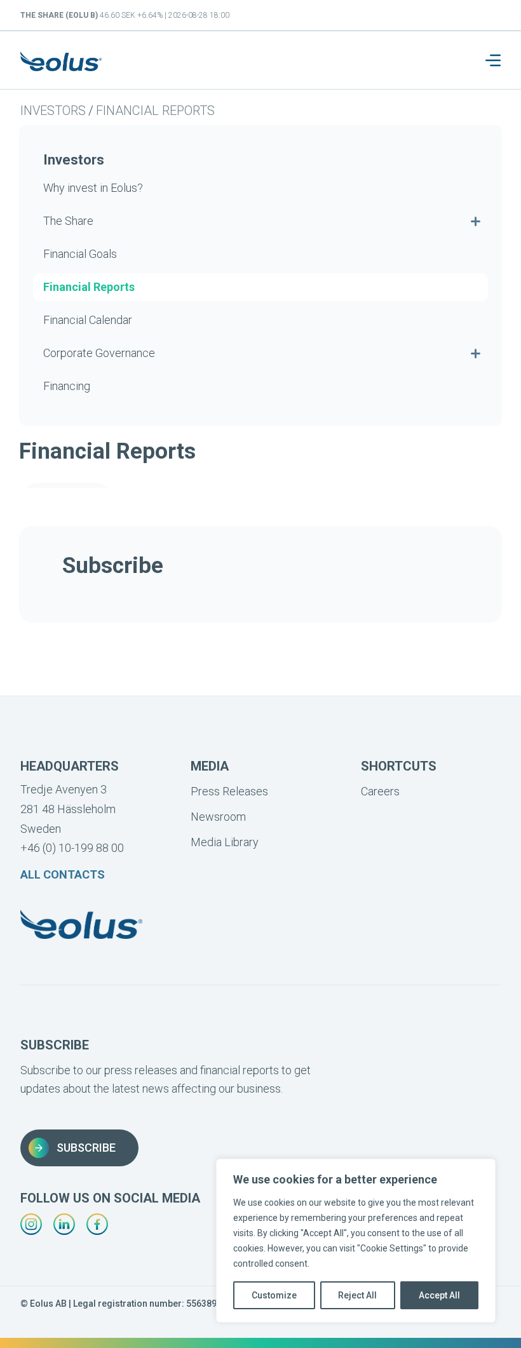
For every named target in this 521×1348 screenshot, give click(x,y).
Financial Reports (155, 110)
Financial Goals (80, 253)
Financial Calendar (87, 320)
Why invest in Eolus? (93, 187)
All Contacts (62, 874)
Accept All (439, 1295)
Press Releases (229, 791)
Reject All (357, 1295)
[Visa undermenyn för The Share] (475, 221)
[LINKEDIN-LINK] (64, 1224)
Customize (274, 1295)
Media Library (225, 842)
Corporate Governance (99, 353)
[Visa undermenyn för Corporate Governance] (475, 353)
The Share (68, 220)
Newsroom (218, 816)
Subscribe (86, 1147)
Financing (66, 386)
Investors (53, 110)
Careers (380, 791)
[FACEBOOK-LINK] (97, 1224)
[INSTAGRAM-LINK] (31, 1224)
